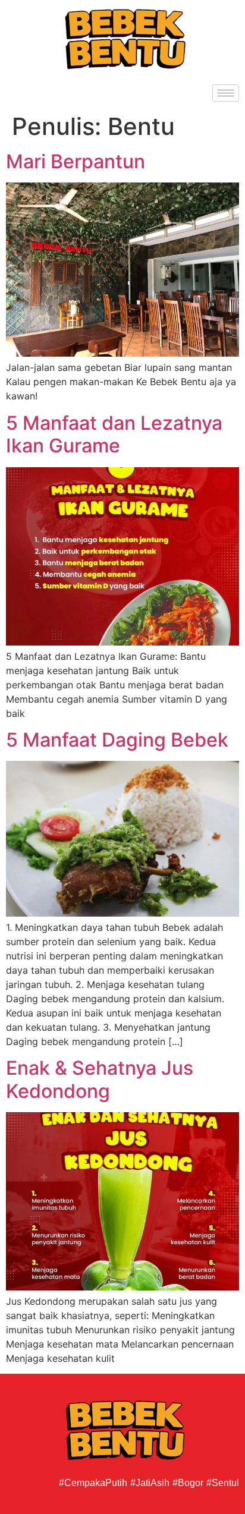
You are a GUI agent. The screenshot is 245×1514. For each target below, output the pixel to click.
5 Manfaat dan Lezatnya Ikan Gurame (114, 434)
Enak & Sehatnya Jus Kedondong (99, 1079)
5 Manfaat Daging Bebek (117, 739)
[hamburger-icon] (225, 93)
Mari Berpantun (75, 161)
